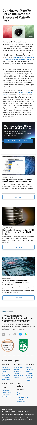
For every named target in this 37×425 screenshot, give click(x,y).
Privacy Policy (14, 417)
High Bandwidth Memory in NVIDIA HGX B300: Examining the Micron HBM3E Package (18, 232)
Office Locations (7, 392)
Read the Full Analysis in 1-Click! (18, 141)
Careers (4, 371)
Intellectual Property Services (29, 379)
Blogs (18, 393)
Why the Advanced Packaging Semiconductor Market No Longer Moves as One (16, 282)
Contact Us (5, 390)
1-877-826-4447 (7, 409)
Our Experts (5, 377)
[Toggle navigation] (3, 3)
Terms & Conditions (25, 417)
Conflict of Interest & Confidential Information (14, 419)
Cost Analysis (30, 375)
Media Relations (7, 397)
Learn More (18, 197)
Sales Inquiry (6, 394)
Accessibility (5, 417)
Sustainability (18, 367)
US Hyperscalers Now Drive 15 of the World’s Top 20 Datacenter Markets (17, 181)
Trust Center (6, 379)
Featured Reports (22, 397)
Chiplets (16, 377)
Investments (6, 369)
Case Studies (21, 401)
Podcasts (20, 399)
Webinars (20, 395)
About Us (5, 367)
